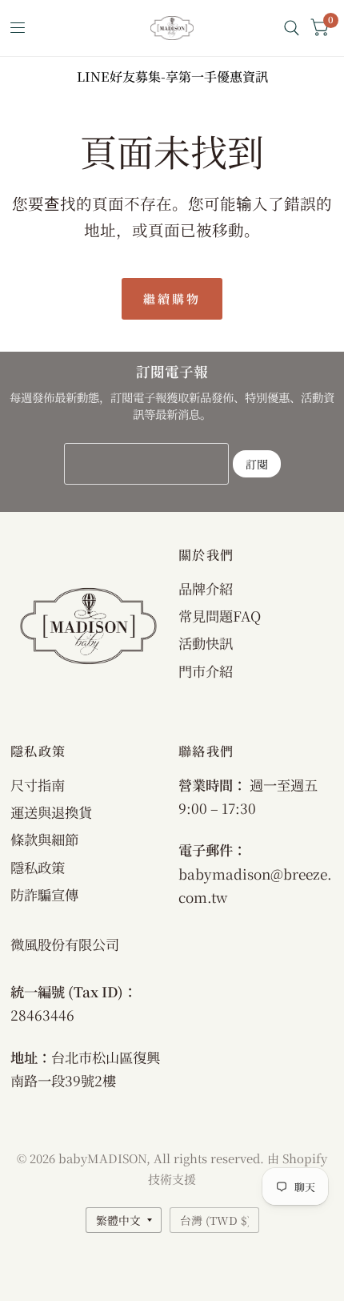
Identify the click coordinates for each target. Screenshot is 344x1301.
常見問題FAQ (219, 616)
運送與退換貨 (51, 812)
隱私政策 (37, 867)
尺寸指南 (37, 785)
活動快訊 (205, 643)
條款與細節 (44, 839)
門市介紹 (205, 671)
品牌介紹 (205, 588)
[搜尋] (291, 28)
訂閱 (257, 464)
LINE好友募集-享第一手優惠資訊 (172, 76)
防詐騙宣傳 (44, 894)
